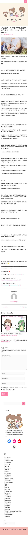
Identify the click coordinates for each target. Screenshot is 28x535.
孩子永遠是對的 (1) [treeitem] (9, 513)
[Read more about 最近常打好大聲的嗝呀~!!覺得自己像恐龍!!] (14, 323)
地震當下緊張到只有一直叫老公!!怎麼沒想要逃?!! (14, 340)
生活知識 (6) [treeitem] (8, 502)
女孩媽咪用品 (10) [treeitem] (9, 460)
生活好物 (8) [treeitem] (8, 462)
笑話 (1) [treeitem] (7, 459)
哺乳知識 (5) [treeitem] (8, 500)
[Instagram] (14, 441)
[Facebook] (9, 441)
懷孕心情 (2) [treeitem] (8, 475)
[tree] (14, 486)
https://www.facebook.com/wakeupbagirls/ (11, 280)
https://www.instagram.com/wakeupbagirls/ (11, 285)
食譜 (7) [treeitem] (7, 484)
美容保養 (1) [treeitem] (7, 489)
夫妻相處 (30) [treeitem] (8, 480)
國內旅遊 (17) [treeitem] (8, 457)
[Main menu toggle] (25, 1)
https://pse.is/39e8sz (19, 274)
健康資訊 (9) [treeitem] (8, 496)
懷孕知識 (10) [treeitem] (8, 498)
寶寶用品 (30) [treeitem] (8, 468)
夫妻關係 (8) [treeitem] (8, 495)
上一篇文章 (4, 307)
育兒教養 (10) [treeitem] (8, 477)
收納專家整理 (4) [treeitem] (9, 514)
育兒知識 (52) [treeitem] (8, 504)
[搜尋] (23, 403)
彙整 (5, 521)
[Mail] (14, 447)
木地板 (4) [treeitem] (7, 509)
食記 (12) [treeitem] (7, 469)
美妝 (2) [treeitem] (7, 487)
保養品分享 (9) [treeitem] (8, 491)
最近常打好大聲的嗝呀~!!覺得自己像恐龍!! (12, 334)
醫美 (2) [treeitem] (7, 486)
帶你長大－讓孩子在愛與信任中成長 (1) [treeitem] (13, 511)
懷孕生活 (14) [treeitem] (8, 473)
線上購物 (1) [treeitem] (7, 493)
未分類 (11, 34)
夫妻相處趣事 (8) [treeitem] (9, 482)
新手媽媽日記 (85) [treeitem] (9, 478)
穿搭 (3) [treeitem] (7, 466)
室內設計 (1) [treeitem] (7, 505)
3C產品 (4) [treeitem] (7, 464)
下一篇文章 (24, 307)
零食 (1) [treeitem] (7, 471)
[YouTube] (19, 441)
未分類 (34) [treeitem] (7, 516)
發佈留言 (3, 335)
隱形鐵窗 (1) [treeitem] (7, 507)
